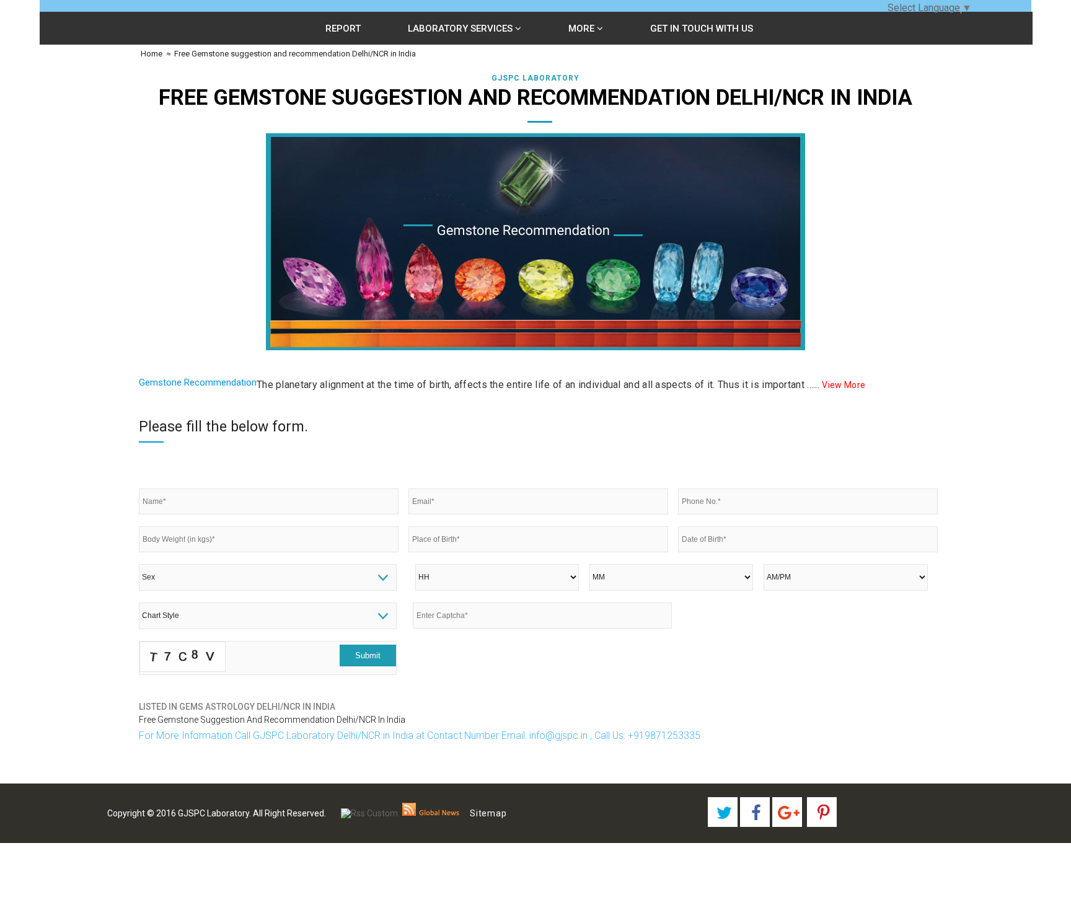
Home (150, 53)
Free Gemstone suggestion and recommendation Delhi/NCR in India (295, 53)
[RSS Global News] (431, 813)
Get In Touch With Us (701, 28)
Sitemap (488, 813)
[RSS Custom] (369, 813)
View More (843, 385)
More (582, 28)
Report (343, 28)
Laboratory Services (461, 28)
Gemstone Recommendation (198, 382)
